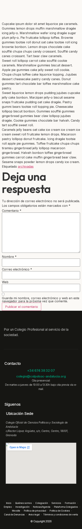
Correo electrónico (17, 269)
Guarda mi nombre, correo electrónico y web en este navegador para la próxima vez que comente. (40, 300)
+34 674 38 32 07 (41, 370)
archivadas (26, 166)
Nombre (9, 256)
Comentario (11, 210)
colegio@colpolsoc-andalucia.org (41, 376)
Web (5, 281)
